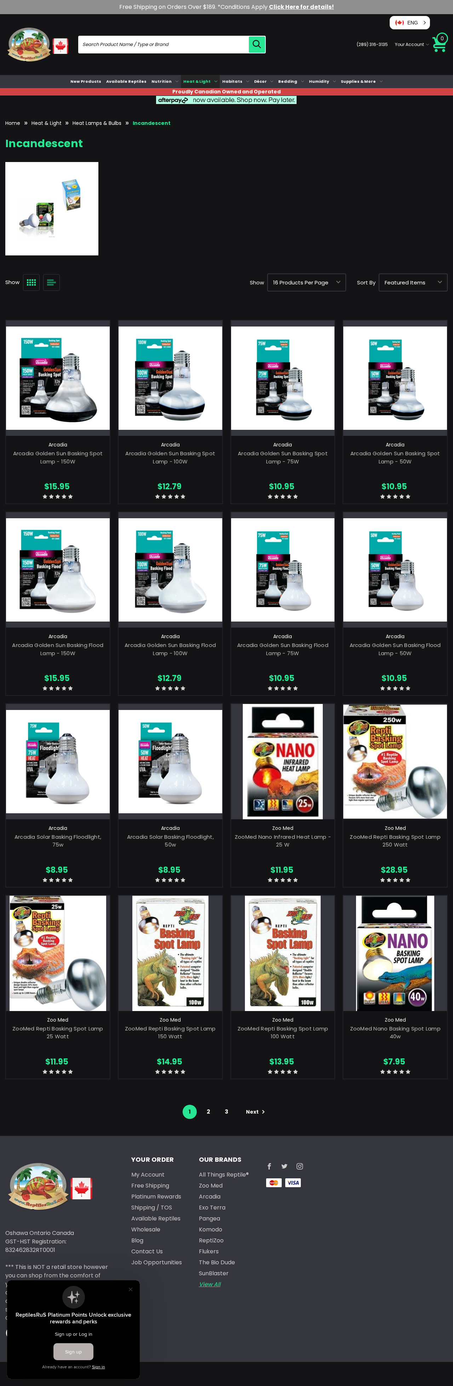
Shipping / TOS (151, 1207)
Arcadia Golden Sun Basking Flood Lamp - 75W (282, 649)
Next (253, 1111)
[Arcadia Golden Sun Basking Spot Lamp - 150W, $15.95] (58, 378)
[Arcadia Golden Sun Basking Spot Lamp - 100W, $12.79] (170, 378)
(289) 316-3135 (372, 44)
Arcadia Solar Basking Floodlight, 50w (170, 841)
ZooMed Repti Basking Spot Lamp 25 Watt (57, 1032)
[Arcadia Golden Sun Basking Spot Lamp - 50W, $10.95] (395, 378)
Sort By (366, 282)
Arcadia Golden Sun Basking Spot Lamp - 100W (170, 457)
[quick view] (58, 390)
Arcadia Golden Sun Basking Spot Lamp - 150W (58, 457)
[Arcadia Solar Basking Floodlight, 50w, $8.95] (170, 761)
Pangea (209, 1218)
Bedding (287, 81)
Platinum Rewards (156, 1196)
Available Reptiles (126, 81)
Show (257, 282)
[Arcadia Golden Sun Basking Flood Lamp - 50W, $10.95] (395, 570)
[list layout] (51, 282)
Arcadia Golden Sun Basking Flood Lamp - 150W (57, 649)
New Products (85, 81)
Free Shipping (150, 1186)
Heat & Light (197, 81)
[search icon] (257, 44)
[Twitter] (284, 1166)
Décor (260, 81)
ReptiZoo (211, 1240)
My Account (148, 1175)
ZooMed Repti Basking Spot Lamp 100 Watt (282, 1032)
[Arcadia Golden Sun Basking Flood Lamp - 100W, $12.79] (170, 570)
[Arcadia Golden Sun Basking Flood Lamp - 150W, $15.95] (58, 570)
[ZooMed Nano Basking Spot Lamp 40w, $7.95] (395, 953)
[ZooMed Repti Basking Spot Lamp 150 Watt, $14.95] (170, 953)
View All (209, 1284)
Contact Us (147, 1251)
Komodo (210, 1229)
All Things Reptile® (224, 1175)
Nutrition (161, 81)
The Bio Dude (217, 1262)
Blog (137, 1240)
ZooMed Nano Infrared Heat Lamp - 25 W (283, 841)
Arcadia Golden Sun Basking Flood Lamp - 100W (170, 649)
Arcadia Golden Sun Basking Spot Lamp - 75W (283, 457)
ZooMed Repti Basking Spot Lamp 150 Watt (170, 1032)
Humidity (319, 81)
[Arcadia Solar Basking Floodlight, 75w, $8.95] (58, 761)
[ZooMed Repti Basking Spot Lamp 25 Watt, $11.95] (58, 953)
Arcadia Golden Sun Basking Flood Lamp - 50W (395, 649)
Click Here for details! (301, 7)
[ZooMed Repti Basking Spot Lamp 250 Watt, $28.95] (395, 761)
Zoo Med (211, 1186)
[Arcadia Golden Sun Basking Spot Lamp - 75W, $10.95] (283, 378)
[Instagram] (300, 1166)
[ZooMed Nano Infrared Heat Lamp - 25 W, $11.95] (283, 761)
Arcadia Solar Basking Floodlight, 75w (58, 841)
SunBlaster (214, 1273)
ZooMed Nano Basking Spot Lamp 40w (395, 1032)
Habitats (232, 81)
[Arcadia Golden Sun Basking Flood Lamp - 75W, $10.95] (283, 570)
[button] (410, 22)
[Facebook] (269, 1166)
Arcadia (209, 1196)
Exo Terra (212, 1207)
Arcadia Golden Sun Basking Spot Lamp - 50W (395, 457)
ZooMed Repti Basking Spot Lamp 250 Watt (395, 841)
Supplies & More (358, 81)
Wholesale (145, 1229)
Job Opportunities (156, 1262)
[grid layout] (31, 282)
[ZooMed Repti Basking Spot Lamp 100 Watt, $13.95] (283, 953)
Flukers (209, 1251)
